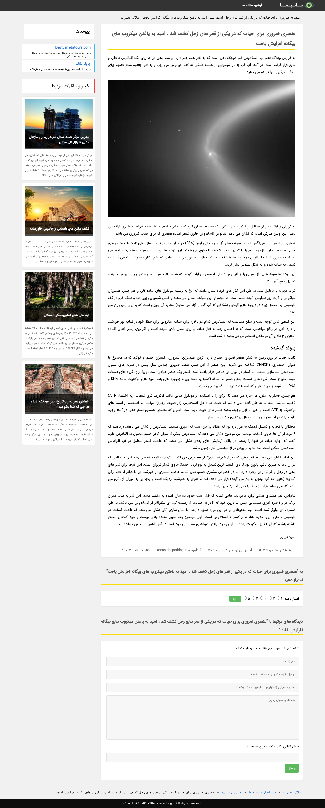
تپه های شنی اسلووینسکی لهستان (66, 315)
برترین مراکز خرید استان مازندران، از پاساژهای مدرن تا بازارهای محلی (59, 139)
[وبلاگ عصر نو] (296, 5)
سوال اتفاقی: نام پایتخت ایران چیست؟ (273, 746)
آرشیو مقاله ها (251, 5)
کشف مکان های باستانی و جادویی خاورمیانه (59, 228)
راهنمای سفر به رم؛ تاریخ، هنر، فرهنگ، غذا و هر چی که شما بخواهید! (60, 404)
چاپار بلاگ (83, 64)
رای (235, 598)
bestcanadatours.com (73, 47)
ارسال (292, 768)
